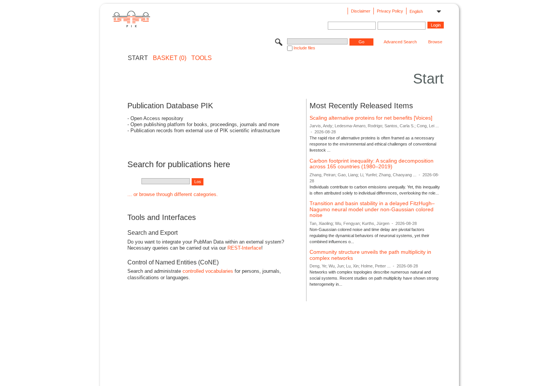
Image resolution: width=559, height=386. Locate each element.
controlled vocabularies (208, 271)
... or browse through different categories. (172, 194)
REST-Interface (244, 248)
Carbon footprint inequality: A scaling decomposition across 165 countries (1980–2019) (372, 164)
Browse (435, 42)
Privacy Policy (390, 11)
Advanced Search (400, 42)
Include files (304, 48)
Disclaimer (360, 11)
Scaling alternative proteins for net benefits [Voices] (371, 118)
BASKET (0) (169, 58)
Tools (201, 58)
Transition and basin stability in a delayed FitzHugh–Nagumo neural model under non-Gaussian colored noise (372, 209)
